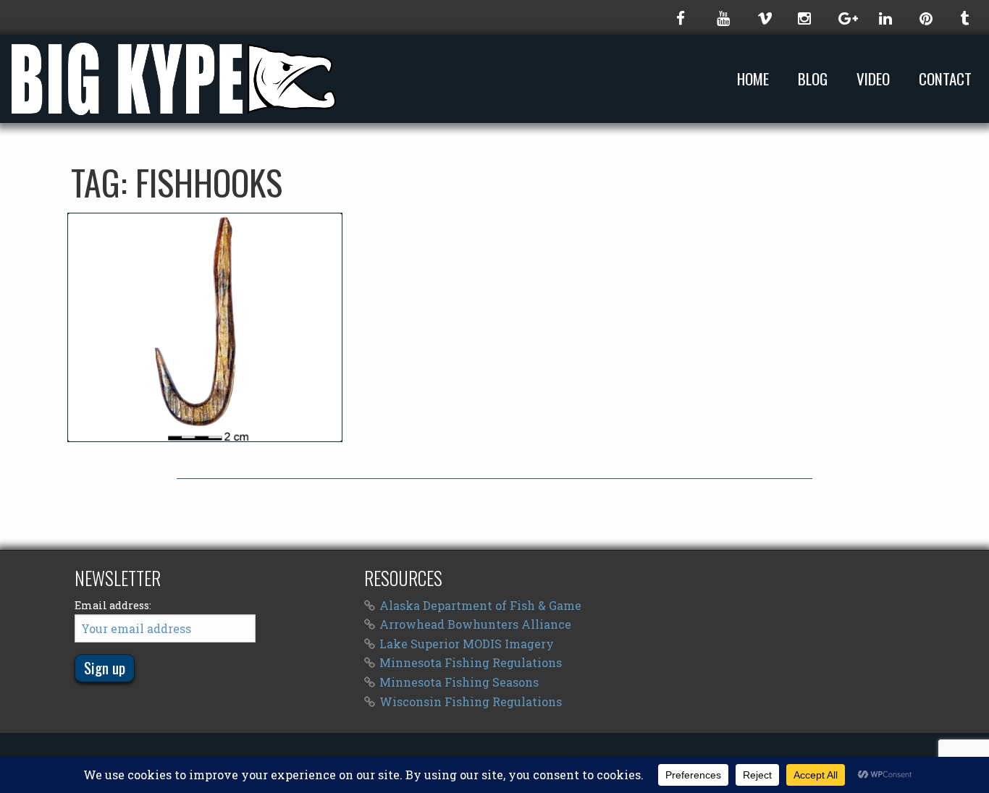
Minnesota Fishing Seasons (459, 682)
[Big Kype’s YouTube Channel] (722, 17)
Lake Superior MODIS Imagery (466, 643)
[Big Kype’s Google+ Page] (844, 17)
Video (873, 79)
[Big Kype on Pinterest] (925, 17)
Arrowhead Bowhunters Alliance (475, 624)
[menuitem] (755, 78)
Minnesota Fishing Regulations (470, 662)
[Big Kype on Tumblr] (965, 17)
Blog (813, 79)
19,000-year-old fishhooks (204, 327)
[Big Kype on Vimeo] (763, 17)
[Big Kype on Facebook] (682, 17)
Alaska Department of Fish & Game (480, 605)
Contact (945, 79)
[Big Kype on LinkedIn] (884, 17)
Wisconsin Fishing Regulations (470, 701)
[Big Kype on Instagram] (803, 17)
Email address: (113, 605)
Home (753, 79)
